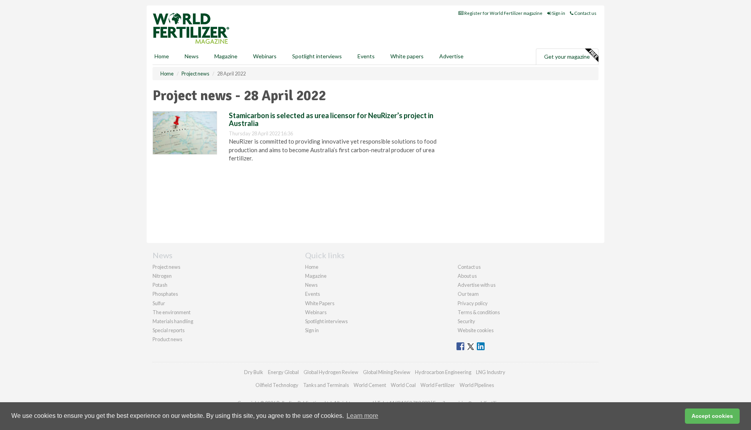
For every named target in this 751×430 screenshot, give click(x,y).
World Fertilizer (437, 385)
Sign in (558, 13)
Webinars (265, 56)
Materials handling (173, 321)
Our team (468, 294)
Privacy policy (473, 303)
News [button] (192, 56)
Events (366, 56)
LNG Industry (490, 372)
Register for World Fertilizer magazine (503, 13)
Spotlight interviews (317, 56)
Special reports (169, 330)
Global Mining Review (386, 372)
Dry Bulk (253, 372)
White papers (407, 56)
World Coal (403, 385)
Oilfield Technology (276, 385)
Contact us (584, 13)
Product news (167, 339)
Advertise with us (477, 285)
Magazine (225, 56)
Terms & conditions (479, 312)
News (311, 285)
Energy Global (283, 372)
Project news (166, 267)
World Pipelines (477, 385)
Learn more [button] (362, 415)
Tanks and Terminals (326, 385)
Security (466, 321)
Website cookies (476, 330)
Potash (160, 285)
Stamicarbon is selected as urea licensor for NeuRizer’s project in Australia (331, 119)
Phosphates (165, 294)
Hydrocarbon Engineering (443, 372)
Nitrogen (162, 276)
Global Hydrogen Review (331, 372)
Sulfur (159, 303)
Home (162, 56)
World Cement (370, 385)
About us (467, 276)
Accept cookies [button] (712, 416)
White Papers (319, 303)
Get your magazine (567, 56)
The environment (171, 312)
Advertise (451, 56)
